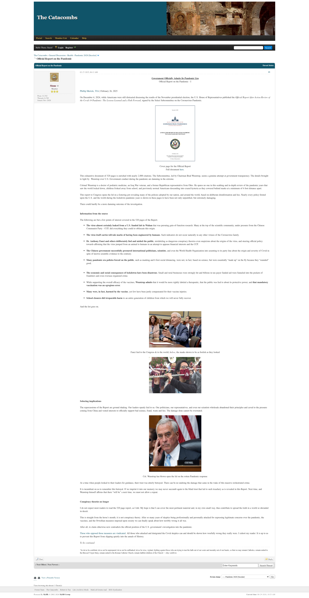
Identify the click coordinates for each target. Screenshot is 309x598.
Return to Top (65, 589)
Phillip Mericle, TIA (89, 90)
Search (48, 37)
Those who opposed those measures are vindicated (103, 533)
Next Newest (53, 564)
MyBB (45, 594)
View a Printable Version (51, 577)
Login (60, 47)
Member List (61, 37)
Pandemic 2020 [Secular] (85, 55)
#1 (269, 72)
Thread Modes (268, 65)
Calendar (74, 37)
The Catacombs (40, 55)
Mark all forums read (99, 589)
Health (70, 55)
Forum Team (39, 589)
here (182, 169)
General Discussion (57, 55)
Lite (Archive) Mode (81, 589)
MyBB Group (65, 594)
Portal (39, 37)
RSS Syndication (115, 589)
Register (69, 47)
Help (84, 37)
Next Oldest (41, 564)
